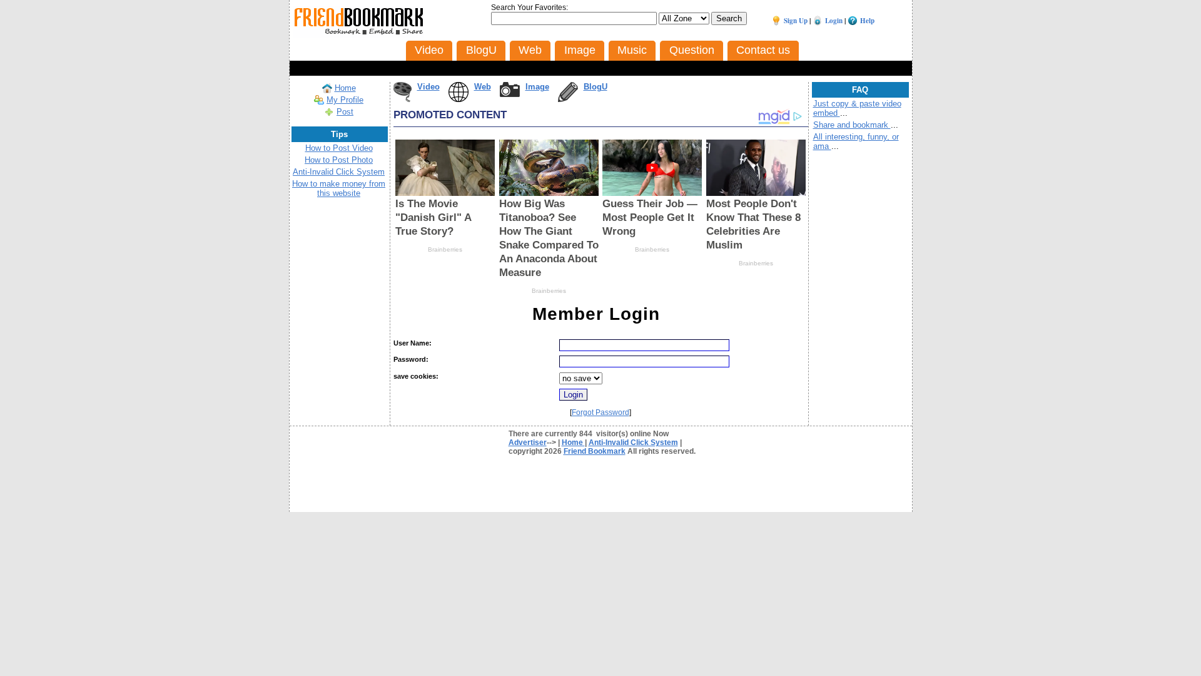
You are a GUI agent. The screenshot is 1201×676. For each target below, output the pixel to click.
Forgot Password (600, 412)
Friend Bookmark (595, 451)
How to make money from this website (338, 188)
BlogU (595, 86)
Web (482, 86)
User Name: (412, 343)
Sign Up (796, 21)
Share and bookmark (852, 125)
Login (834, 21)
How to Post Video (339, 148)
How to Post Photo (339, 160)
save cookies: (415, 376)
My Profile (345, 100)
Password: (410, 359)
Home (345, 88)
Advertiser (528, 442)
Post (345, 111)
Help (867, 21)
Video (428, 86)
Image (537, 86)
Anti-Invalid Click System (339, 172)
